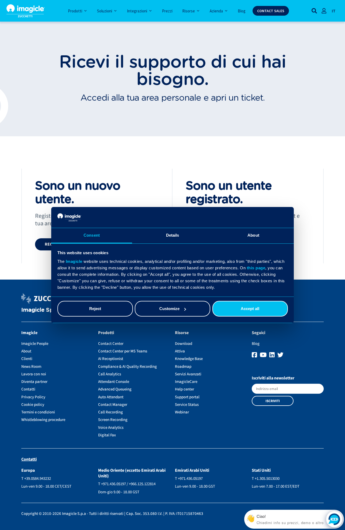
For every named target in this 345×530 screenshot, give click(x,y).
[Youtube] (264, 355)
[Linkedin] (272, 355)
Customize (169, 308)
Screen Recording (112, 420)
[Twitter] (280, 355)
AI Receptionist (110, 359)
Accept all (250, 308)
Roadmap (183, 366)
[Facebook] (255, 355)
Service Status (187, 404)
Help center (184, 389)
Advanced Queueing (115, 389)
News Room (31, 366)
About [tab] (253, 235)
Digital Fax (107, 435)
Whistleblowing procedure (43, 420)
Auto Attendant (110, 397)
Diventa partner (34, 382)
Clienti (26, 359)
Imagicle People (34, 343)
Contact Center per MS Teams (122, 351)
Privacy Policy (33, 397)
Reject (95, 308)
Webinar (182, 412)
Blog (256, 343)
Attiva (180, 351)
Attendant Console (113, 382)
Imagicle (74, 261)
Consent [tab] (92, 235)
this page (256, 268)
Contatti (28, 389)
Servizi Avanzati (188, 374)
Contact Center (110, 343)
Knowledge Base (189, 359)
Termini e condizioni (38, 412)
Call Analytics (109, 374)
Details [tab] (172, 235)
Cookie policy (32, 404)
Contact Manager (112, 404)
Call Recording (110, 412)
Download (183, 343)
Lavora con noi (33, 374)
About (26, 351)
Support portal (187, 397)
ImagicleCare (186, 382)
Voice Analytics (110, 427)
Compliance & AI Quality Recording (127, 366)
